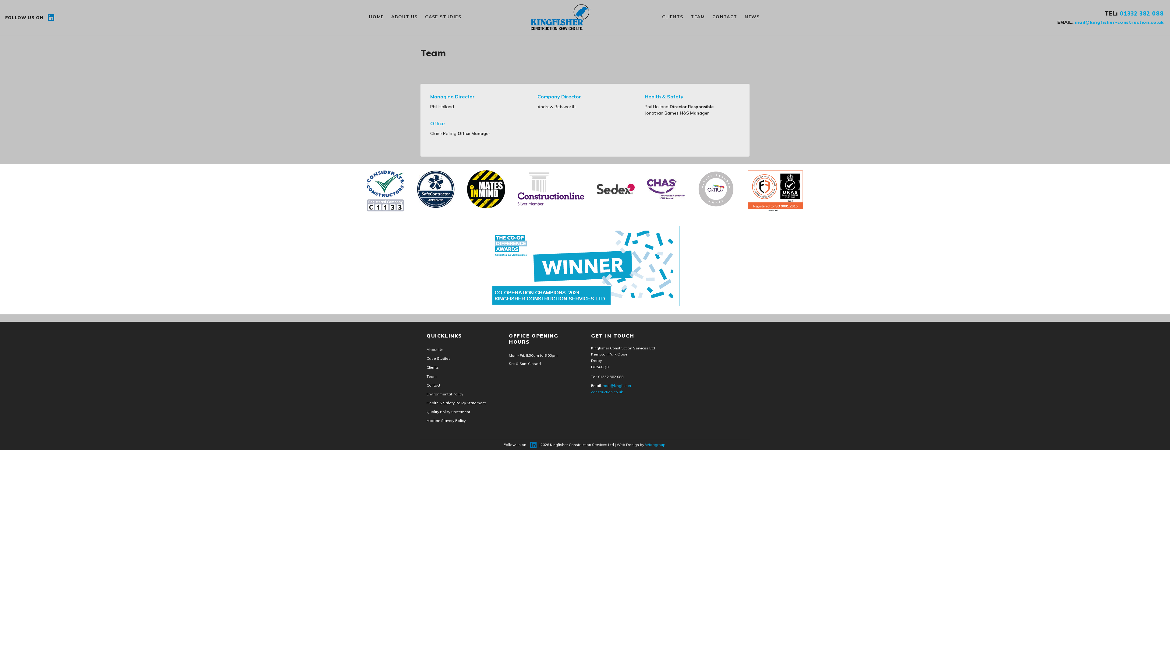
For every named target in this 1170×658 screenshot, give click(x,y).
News (752, 16)
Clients (672, 16)
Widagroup (655, 444)
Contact (724, 16)
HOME (376, 16)
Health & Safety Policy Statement (456, 403)
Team (698, 16)
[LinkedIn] (51, 17)
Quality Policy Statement (448, 411)
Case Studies (443, 16)
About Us (404, 16)
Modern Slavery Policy (446, 420)
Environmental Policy (445, 394)
